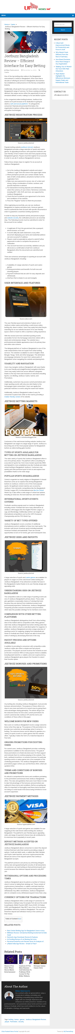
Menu (3, 15)
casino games (30, 577)
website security (12, 218)
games (22, 1019)
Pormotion (13, 1022)
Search (63, 30)
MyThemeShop (68, 1031)
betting (10, 1019)
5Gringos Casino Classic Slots (39, 967)
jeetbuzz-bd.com (27, 147)
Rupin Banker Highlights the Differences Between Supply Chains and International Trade (63, 78)
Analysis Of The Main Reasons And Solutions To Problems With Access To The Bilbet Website (25, 971)
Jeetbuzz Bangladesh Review (36, 1019)
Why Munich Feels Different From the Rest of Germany (62, 54)
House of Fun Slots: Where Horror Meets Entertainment (9, 969)
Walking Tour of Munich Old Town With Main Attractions (64, 69)
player (7, 1022)
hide (19, 918)
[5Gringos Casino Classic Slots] (40, 959)
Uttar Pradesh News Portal (9, 1031)
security (21, 1022)
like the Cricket (39, 490)
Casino (6, 72)
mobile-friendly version (12, 397)
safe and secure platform (19, 104)
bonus (16, 1019)
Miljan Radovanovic (12, 70)
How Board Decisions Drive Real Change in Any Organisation (63, 62)
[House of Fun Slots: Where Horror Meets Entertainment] (11, 959)
